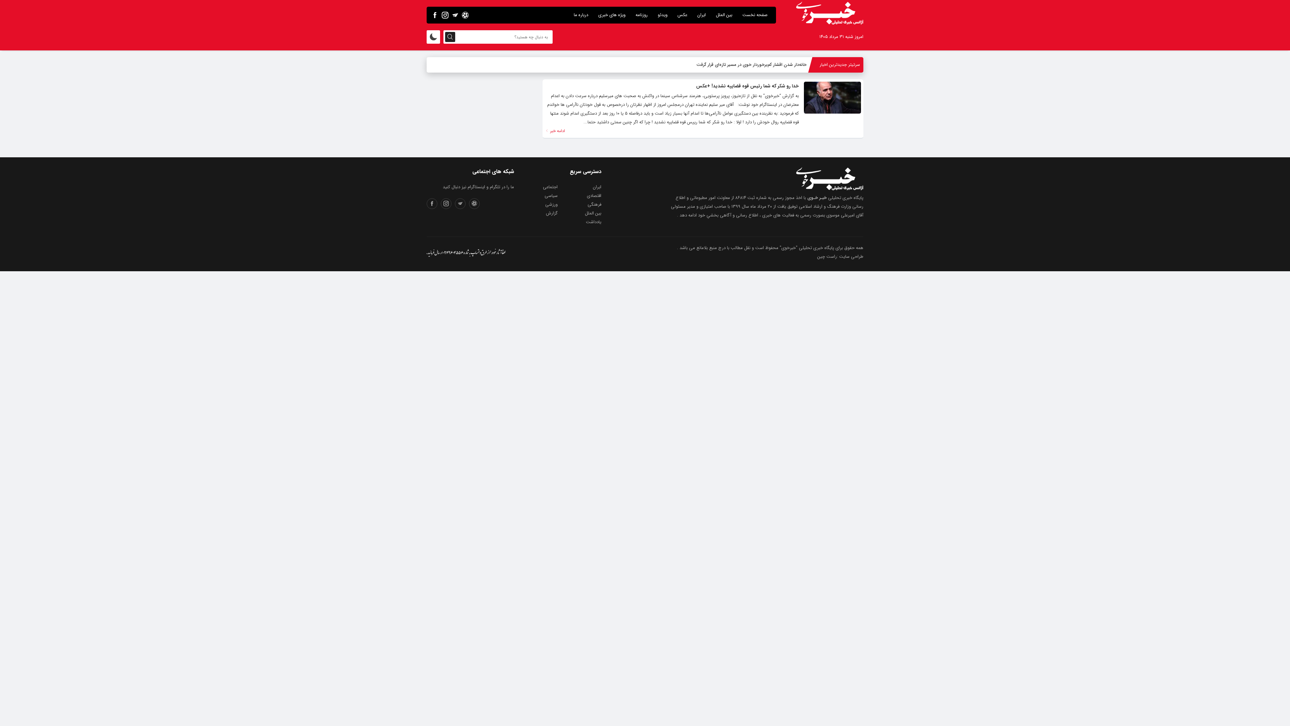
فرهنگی (594, 204)
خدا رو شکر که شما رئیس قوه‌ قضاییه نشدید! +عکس (747, 86)
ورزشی (551, 204)
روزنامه (642, 14)
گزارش (552, 213)
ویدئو (663, 14)
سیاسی (551, 195)
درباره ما (581, 14)
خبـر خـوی (817, 197)
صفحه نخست (755, 14)
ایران (701, 14)
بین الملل (724, 14)
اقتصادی (594, 195)
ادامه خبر (557, 131)
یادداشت (593, 222)
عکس (682, 14)
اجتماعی (550, 187)
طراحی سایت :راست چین (840, 256)
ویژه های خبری (612, 14)
